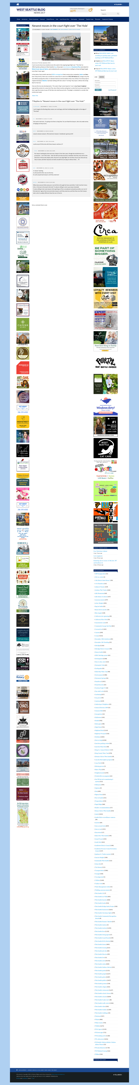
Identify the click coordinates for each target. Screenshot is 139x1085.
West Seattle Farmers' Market (103, 922)
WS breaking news (100, 1036)
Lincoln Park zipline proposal (103, 760)
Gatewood (98, 701)
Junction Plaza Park (100, 747)
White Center (99, 1023)
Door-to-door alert (100, 662)
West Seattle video (100, 1006)
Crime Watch (50, 19)
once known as (72, 67)
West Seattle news (74, 29)
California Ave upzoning (102, 616)
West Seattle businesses (101, 910)
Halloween (98, 717)
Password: (97, 85)
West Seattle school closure (103, 993)
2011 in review (99, 577)
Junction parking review (102, 743)
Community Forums (107, 19)
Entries (18, 1078)
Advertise (24, 19)
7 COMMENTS (55, 29)
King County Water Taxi (102, 753)
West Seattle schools (101, 997)
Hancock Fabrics (43, 69)
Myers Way (98, 769)
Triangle (97, 874)
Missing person (99, 766)
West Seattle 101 (99, 893)
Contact (42, 19)
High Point (98, 727)
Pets (96, 791)
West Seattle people (100, 974)
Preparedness (99, 801)
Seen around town (100, 826)
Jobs (57, 19)
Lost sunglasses (98, 556)
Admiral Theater (100, 587)
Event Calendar (33, 19)
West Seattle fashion (101, 925)
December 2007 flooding (102, 642)
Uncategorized (99, 877)
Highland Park (99, 730)
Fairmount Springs (100, 678)
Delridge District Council (102, 649)
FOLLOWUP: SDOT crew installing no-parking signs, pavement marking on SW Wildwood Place (106, 56)
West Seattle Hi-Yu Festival (102, 941)
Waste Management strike (102, 887)
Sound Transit (99, 839)
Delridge (97, 645)
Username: (97, 80)
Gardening (98, 694)
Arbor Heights (99, 603)
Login (96, 77)
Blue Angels (98, 613)
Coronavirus (98, 629)
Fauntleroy (98, 681)
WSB (35, 150)
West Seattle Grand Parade (102, 938)
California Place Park (101, 619)
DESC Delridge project (101, 655)
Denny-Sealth (99, 652)
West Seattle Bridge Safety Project (104, 906)
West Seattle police (100, 977)
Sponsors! (81, 19)
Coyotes (97, 632)
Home (18, 19)
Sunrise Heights (99, 857)
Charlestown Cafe (100, 623)
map (55, 67)
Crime (97, 636)
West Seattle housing (101, 948)
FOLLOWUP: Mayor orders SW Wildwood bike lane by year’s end (105, 63)
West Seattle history (100, 944)
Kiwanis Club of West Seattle (103, 756)
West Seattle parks (100, 970)
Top (33, 1078)
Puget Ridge (98, 804)
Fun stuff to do (99, 691)
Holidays (97, 737)
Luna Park (98, 763)
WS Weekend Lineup (101, 1051)
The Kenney (98, 867)
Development (64, 29)
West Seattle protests (101, 983)
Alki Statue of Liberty (101, 597)
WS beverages (99, 1032)
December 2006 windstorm (102, 639)
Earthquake (98, 668)
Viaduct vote (98, 883)
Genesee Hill (98, 711)
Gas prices (98, 698)
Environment (99, 675)
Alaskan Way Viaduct (101, 590)
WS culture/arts (99, 1039)
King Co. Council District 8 (102, 750)
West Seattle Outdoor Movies (103, 967)
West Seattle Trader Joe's (102, 1000)
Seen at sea (98, 829)
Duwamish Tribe (100, 665)
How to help (98, 740)
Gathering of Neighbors (102, 704)
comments (25, 1078)
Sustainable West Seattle (102, 861)
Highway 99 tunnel (100, 734)
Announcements (100, 600)
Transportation (99, 870)
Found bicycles (99, 685)
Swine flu (97, 864)
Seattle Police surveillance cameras (105, 817)
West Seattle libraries (101, 954)
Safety (97, 814)
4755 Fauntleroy (99, 583)
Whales (97, 1019)
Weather (97, 19)
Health (97, 721)
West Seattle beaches (101, 900)
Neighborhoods (99, 773)
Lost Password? (112, 90)
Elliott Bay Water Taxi (101, 672)
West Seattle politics (101, 980)
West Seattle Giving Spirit (102, 935)
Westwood (98, 1016)
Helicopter (98, 724)
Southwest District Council (102, 845)
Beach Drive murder (101, 610)
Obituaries (74, 19)
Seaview (97, 823)
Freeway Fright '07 (100, 688)
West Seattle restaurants (102, 990)
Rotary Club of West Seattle (103, 811)
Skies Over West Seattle (101, 836)
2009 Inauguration (100, 574)
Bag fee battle (99, 606)
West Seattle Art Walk (101, 897)
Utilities (97, 880)
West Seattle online (100, 964)
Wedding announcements (102, 890)
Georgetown (98, 714)
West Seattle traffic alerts (102, 1003)
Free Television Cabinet (100, 551)
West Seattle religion (101, 987)
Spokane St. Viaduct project (103, 854)
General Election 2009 (101, 707)
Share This (35, 95)
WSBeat (97, 1054)
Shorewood (98, 832)
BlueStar (44, 80)
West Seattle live (99, 957)
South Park (98, 842)
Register (102, 77)
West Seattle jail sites (101, 951)
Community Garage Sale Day (103, 626)
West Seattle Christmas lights (103, 913)
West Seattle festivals (101, 928)
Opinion (97, 788)
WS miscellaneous (100, 1048)
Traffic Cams (89, 19)
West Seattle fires (100, 931)
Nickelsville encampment (102, 776)
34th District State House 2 (102, 580)
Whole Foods (35, 69)
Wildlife (97, 1026)
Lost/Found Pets (64, 19)
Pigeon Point (98, 794)
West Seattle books (100, 903)
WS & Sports (98, 1029)
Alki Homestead (99, 593)
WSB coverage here (57, 74)
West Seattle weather (101, 1010)
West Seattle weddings (101, 1013)
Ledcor (81, 74)
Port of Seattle (99, 798)
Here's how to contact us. (58, 1074)
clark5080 (36, 106)
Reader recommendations (102, 808)
